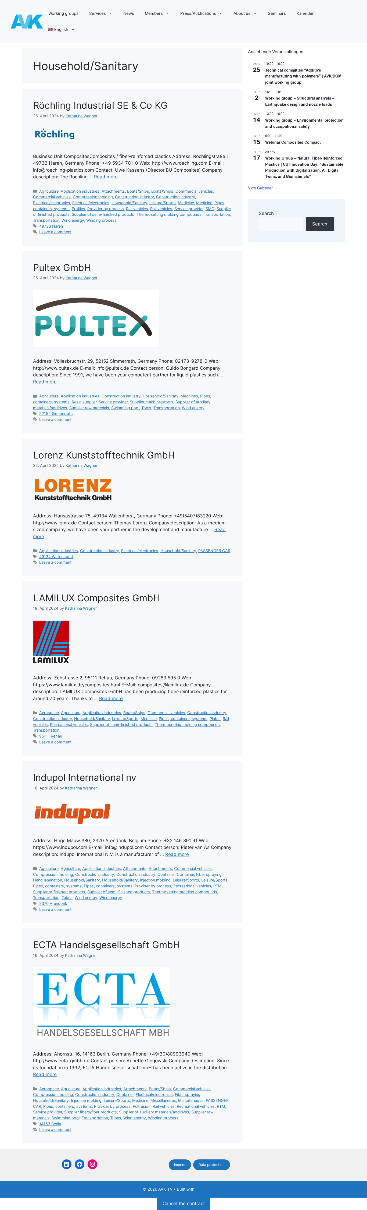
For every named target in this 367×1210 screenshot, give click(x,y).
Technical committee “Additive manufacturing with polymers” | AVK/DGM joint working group (303, 76)
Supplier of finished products (59, 892)
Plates (215, 718)
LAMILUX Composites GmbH (96, 598)
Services (97, 13)
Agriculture (49, 191)
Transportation (217, 214)
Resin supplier (84, 402)
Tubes (67, 897)
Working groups (63, 13)
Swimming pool (125, 407)
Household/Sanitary (129, 202)
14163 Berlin (50, 1123)
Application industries (80, 191)
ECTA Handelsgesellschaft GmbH (106, 944)
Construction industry (134, 197)
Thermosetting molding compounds (169, 214)
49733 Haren (51, 226)
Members (154, 13)
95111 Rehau (50, 736)
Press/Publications (198, 13)
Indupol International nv (84, 777)
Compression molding (93, 197)
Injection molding (155, 880)
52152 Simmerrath (56, 413)
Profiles (78, 208)
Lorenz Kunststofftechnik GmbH (104, 455)
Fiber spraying (209, 874)
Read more (106, 176)
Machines (189, 396)
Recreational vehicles (69, 724)
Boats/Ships (138, 191)
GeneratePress (210, 1189)
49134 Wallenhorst (56, 556)
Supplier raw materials (89, 407)
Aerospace (49, 712)
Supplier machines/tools (151, 402)
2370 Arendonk (53, 903)
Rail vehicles (137, 208)
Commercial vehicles (194, 191)
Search (266, 213)
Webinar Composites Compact (293, 142)
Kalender (305, 13)
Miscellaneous (163, 1100)
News (128, 13)
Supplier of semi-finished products (103, 214)
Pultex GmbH (62, 267)
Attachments (113, 191)
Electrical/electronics (51, 202)
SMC (210, 208)
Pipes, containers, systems (183, 718)
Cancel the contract (184, 1203)
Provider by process (105, 208)
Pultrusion (141, 1106)
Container (166, 874)
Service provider (188, 208)
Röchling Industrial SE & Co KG (100, 105)
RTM (217, 886)
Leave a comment (55, 232)
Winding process (101, 220)
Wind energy (73, 220)
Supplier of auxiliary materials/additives (154, 1112)
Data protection (212, 1164)
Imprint (180, 1164)
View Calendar (260, 188)
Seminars (277, 13)
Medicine (186, 202)
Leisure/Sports (162, 202)
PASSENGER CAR (214, 550)
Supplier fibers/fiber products (90, 1112)
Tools (146, 407)
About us (241, 13)
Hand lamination (47, 880)
